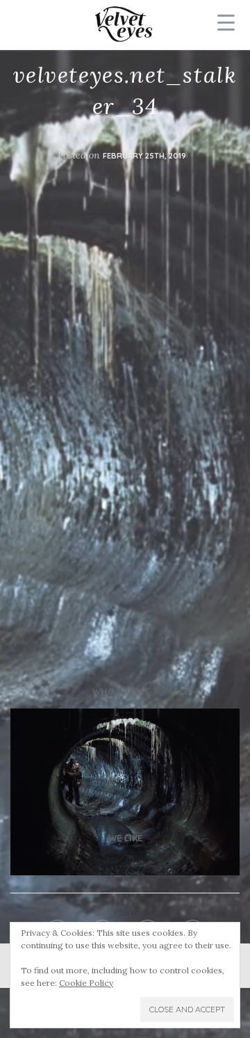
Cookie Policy (86, 983)
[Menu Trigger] (226, 22)
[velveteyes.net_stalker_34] (125, 792)
